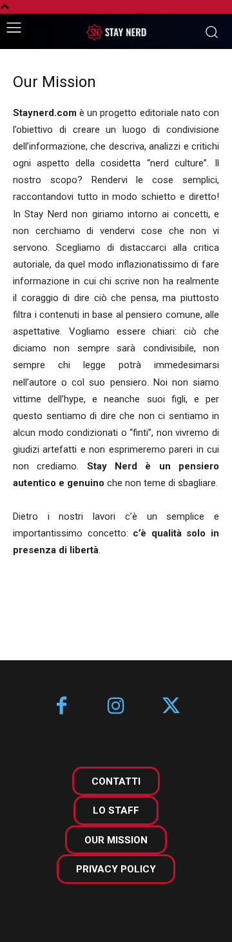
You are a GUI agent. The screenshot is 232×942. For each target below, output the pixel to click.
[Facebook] (61, 707)
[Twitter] (171, 707)
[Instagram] (116, 707)
